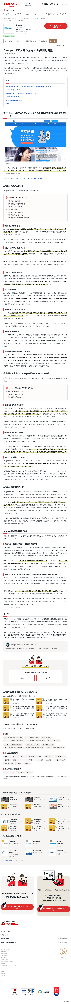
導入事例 (18, 607)
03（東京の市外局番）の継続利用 (13, 747)
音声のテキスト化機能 (53, 740)
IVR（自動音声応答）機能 (32, 737)
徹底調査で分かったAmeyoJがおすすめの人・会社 (21, 93)
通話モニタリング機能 (48, 744)
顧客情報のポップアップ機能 (37, 740)
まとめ (7, 104)
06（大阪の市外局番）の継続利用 (34, 747)
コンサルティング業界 (26, 760)
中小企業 (20, 772)
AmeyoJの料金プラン (12, 97)
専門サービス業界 (60, 756)
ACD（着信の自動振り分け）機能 (13, 737)
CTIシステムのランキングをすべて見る (12, 860)
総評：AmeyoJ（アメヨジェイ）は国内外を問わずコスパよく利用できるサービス (29, 86)
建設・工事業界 (49, 756)
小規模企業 (28, 772)
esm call (60, 850)
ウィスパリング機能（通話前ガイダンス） (15, 740)
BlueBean (36, 841)
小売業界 (7, 756)
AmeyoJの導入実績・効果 (14, 100)
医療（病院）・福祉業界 (35, 756)
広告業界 (48, 760)
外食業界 (23, 756)
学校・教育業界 (9, 763)
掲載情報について (60, 45)
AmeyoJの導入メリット (13, 90)
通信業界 (7, 760)
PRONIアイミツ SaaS (8, 18)
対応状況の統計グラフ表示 (32, 744)
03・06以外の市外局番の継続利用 (55, 747)
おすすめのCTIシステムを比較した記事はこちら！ (26, 178)
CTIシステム (20, 18)
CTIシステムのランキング (31, 18)
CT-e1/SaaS (37, 850)
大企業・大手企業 (9, 772)
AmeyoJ (43, 18)
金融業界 (27, 763)
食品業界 (15, 756)
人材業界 (18, 763)
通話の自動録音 (46, 737)
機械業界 (15, 760)
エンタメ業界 (39, 760)
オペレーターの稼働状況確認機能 (13, 744)
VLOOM (12, 841)
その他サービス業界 (60, 760)
